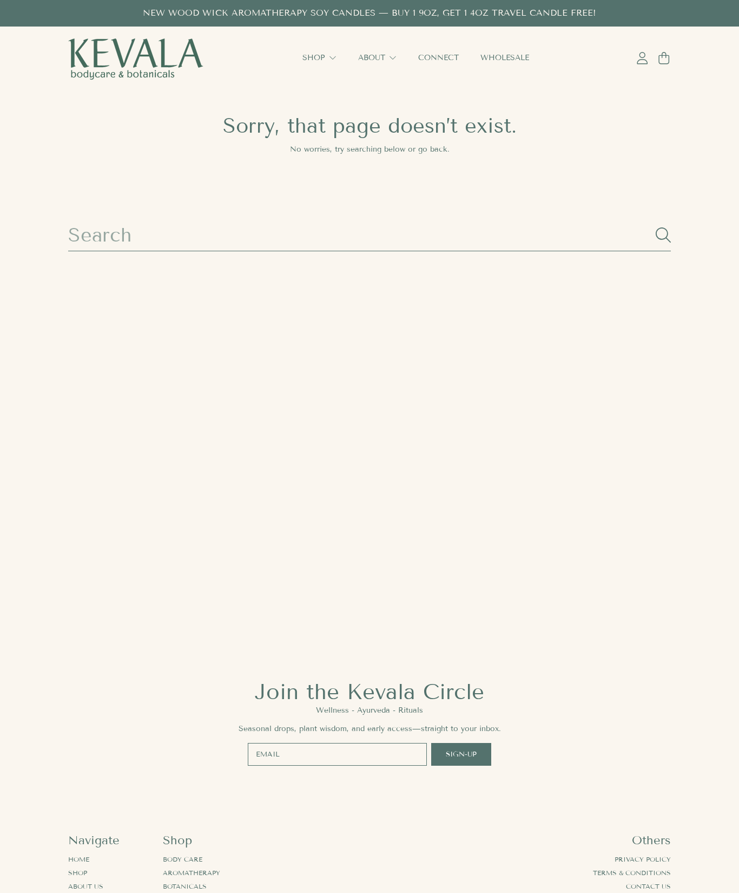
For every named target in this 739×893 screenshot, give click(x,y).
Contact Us (648, 886)
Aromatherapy (191, 873)
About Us (85, 886)
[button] (664, 58)
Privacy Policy (643, 859)
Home (78, 859)
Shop (315, 57)
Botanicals (185, 886)
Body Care (182, 859)
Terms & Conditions (632, 873)
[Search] (663, 235)
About (373, 57)
